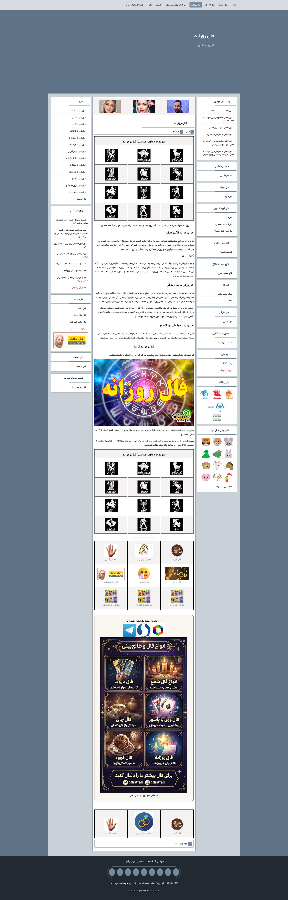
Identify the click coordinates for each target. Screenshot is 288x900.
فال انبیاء (228, 196)
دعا (230, 300)
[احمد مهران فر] (178, 107)
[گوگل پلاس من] (128, 872)
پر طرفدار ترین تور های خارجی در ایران (72, 255)
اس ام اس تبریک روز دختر (220, 127)
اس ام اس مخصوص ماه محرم (219, 134)
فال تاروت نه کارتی (77, 164)
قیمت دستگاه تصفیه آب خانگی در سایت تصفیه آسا (72, 221)
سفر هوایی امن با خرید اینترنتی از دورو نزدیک (72, 279)
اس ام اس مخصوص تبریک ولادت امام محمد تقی (218, 119)
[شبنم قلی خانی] (110, 107)
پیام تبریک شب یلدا (77, 328)
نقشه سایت (134, 890)
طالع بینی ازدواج (225, 272)
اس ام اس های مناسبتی (176, 4)
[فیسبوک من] (160, 872)
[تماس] (144, 872)
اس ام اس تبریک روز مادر (221, 110)
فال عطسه (81, 366)
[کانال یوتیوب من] (120, 872)
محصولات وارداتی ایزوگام (75, 270)
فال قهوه (228, 217)
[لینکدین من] (112, 872)
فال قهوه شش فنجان (223, 230)
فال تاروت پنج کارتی (77, 151)
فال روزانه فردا (144, 346)
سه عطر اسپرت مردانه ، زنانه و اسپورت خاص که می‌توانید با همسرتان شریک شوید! (71, 233)
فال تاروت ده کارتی (77, 171)
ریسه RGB (227, 363)
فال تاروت (209, 4)
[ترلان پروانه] (144, 107)
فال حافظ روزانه (79, 315)
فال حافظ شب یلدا (78, 321)
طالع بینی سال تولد (224, 486)
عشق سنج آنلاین (225, 342)
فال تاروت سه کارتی (77, 137)
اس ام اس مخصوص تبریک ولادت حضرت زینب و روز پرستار (218, 143)
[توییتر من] (136, 872)
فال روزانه (195, 4)
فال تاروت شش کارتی (76, 158)
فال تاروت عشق (79, 178)
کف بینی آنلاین (226, 252)
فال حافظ (223, 4)
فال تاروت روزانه (78, 110)
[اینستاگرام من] (152, 872)
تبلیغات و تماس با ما (134, 4)
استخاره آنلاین (154, 4)
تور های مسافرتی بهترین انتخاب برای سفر (71, 245)
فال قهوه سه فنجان (223, 224)
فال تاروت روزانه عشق (76, 185)
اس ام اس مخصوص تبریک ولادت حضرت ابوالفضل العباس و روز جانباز (218, 153)
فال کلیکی (227, 321)
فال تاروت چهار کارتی (76, 144)
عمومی (177, 843)
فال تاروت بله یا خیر (77, 192)
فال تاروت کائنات (78, 130)
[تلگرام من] (168, 872)
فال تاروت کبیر (79, 117)
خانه (234, 4)
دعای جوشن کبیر (224, 293)
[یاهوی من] (176, 872)
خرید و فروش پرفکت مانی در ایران (71, 263)
